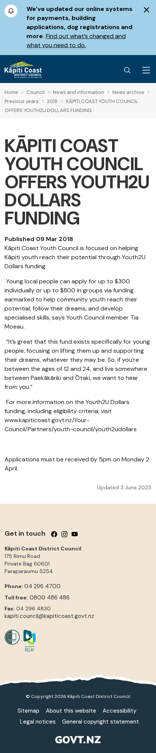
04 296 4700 (42, 586)
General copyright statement (100, 721)
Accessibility (119, 711)
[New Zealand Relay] (28, 641)
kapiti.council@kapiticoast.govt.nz (49, 616)
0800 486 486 (50, 597)
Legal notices (38, 721)
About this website (71, 711)
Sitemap (28, 711)
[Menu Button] (146, 70)
